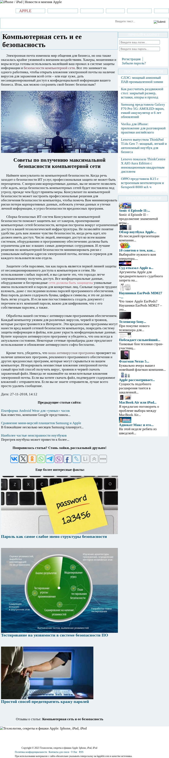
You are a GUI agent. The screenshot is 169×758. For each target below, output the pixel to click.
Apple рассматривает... (137, 380)
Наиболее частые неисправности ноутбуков (34, 435)
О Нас (74, 752)
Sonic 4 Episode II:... (134, 211)
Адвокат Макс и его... (136, 425)
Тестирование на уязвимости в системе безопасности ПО (54, 635)
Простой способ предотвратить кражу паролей (45, 701)
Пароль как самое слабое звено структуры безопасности (54, 536)
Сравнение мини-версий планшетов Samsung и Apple (41, 423)
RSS (81, 752)
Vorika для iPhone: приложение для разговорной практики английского (143, 128)
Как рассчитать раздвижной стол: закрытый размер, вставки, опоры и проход (142, 93)
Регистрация (131, 59)
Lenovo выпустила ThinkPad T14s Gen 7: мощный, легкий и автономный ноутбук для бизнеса (144, 146)
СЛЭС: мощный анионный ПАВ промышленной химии (142, 80)
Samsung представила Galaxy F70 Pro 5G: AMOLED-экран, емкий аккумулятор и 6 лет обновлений (143, 111)
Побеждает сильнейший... (139, 340)
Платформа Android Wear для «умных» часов (35, 411)
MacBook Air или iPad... (137, 402)
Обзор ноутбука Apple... (137, 232)
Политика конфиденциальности (31, 752)
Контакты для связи (59, 752)
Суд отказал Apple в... (136, 268)
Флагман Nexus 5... (134, 361)
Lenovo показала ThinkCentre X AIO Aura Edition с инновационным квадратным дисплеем (143, 165)
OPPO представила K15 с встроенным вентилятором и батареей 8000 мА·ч (142, 183)
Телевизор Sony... (132, 322)
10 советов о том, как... (137, 250)
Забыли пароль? (134, 63)
